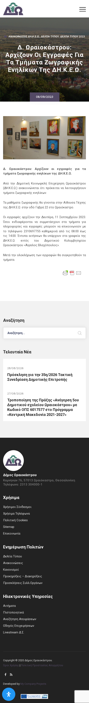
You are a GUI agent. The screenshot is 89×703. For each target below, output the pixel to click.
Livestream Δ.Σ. (13, 632)
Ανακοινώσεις (13, 563)
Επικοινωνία (11, 533)
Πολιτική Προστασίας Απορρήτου (42, 665)
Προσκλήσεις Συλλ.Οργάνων (22, 583)
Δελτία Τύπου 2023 (72, 37)
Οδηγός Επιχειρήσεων (18, 626)
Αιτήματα (9, 606)
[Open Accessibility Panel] (8, 694)
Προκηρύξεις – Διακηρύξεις (22, 576)
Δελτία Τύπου (50, 37)
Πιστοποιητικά (13, 612)
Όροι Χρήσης (11, 665)
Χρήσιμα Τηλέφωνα (16, 513)
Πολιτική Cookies (15, 520)
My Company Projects (33, 683)
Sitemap (8, 527)
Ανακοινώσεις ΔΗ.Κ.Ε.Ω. (24, 37)
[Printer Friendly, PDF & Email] (72, 272)
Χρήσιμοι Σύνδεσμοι (17, 507)
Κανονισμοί (11, 569)
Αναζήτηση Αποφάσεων (19, 619)
